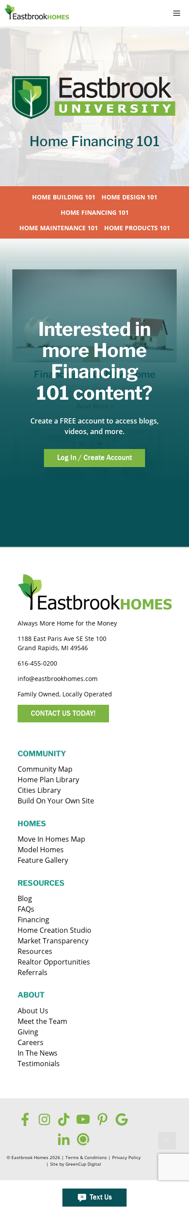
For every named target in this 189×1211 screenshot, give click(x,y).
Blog (25, 898)
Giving (28, 1032)
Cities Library (39, 790)
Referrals (32, 972)
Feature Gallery (43, 860)
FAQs (26, 909)
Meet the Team (42, 1021)
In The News (38, 1053)
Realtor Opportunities (54, 962)
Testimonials (39, 1063)
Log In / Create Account (94, 457)
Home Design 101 (129, 197)
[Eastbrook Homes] (36, 13)
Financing (33, 919)
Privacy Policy (126, 1157)
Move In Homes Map (51, 839)
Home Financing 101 (95, 212)
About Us (33, 1011)
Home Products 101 (137, 228)
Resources (35, 951)
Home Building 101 (63, 197)
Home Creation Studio (54, 930)
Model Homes (41, 849)
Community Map (45, 769)
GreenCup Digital (83, 1164)
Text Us (101, 1197)
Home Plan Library (48, 779)
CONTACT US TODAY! (63, 713)
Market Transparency (53, 941)
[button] (167, 1140)
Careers (31, 1042)
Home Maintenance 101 (58, 228)
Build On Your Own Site (56, 801)
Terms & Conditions (86, 1157)
